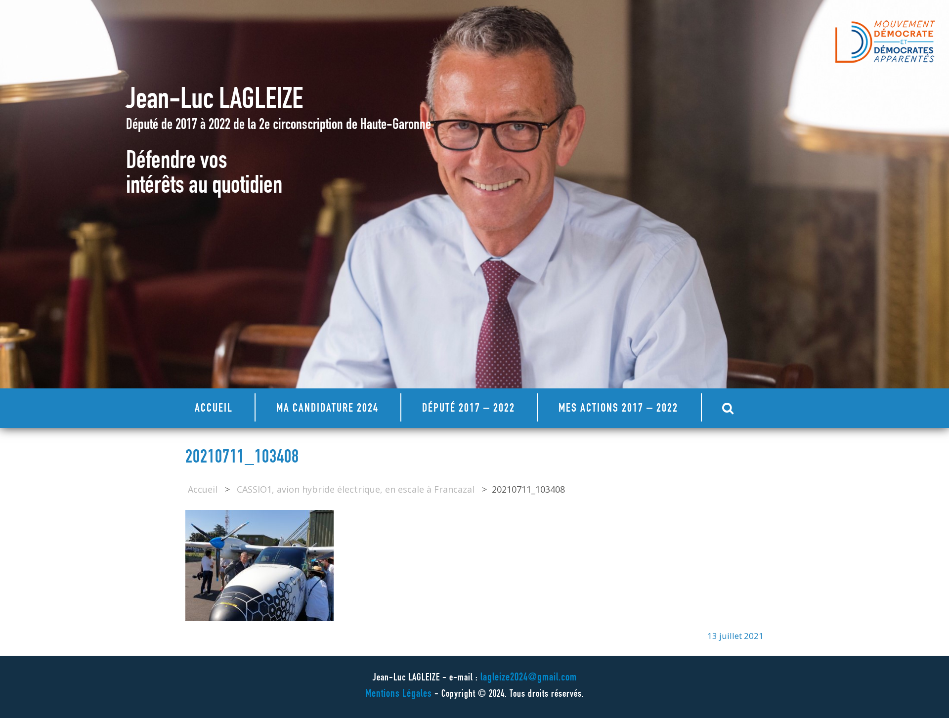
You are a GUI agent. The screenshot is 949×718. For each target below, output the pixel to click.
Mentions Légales (398, 694)
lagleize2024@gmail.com (528, 678)
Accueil (214, 409)
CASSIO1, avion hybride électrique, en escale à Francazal (355, 489)
